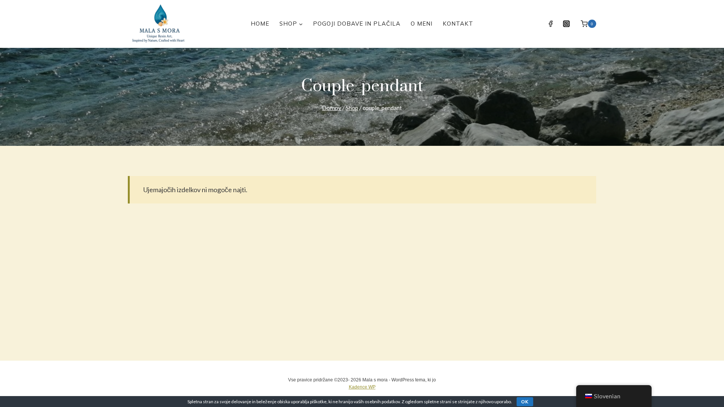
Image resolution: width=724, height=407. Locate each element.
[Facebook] (550, 24)
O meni (422, 23)
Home (260, 23)
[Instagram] (566, 24)
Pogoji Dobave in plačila (356, 23)
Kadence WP (362, 387)
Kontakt (458, 23)
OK (525, 401)
